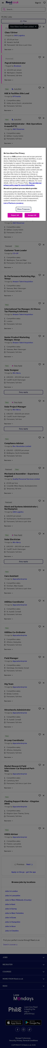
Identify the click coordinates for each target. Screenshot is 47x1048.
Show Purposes (23, 209)
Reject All (15, 215)
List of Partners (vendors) (14, 203)
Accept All (32, 215)
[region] (23, 184)
